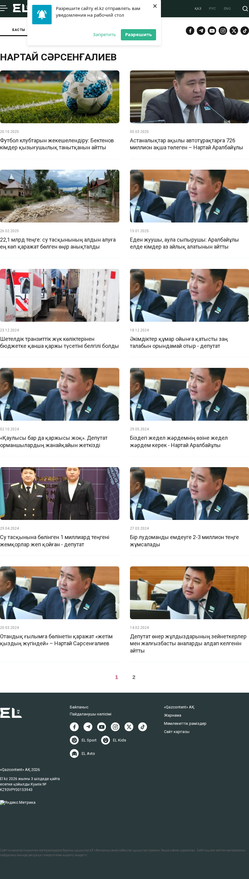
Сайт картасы (176, 731)
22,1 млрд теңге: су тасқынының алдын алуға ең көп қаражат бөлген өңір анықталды (58, 243)
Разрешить (138, 34)
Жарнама (172, 715)
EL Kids (119, 740)
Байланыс (79, 707)
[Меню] (4, 8)
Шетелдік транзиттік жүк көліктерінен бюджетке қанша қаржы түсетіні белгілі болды (59, 342)
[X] (128, 726)
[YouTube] (212, 30)
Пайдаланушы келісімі (90, 714)
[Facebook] (190, 30)
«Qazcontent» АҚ (179, 707)
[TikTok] (244, 30)
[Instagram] (223, 30)
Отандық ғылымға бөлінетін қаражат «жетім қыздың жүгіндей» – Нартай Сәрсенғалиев (56, 640)
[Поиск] (245, 8)
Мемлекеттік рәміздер (185, 723)
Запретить (104, 34)
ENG (227, 9)
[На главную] (21, 8)
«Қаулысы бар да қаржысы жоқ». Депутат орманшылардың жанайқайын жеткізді (53, 441)
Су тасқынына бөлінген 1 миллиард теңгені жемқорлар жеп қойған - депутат (54, 540)
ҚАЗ (198, 9)
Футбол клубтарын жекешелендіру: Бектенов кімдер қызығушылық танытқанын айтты (57, 144)
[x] (234, 30)
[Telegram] (201, 30)
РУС (212, 9)
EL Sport (89, 740)
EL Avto (88, 753)
